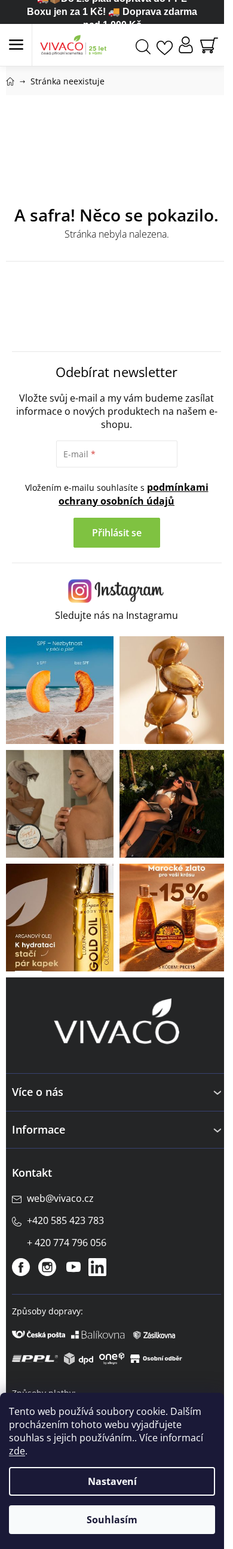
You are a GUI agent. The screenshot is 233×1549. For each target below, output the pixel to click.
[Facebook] (21, 1267)
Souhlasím (112, 1519)
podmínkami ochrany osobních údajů (134, 494)
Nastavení (112, 1481)
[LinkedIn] (97, 1267)
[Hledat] (143, 45)
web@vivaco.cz (60, 1198)
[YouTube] (73, 1267)
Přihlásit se (117, 532)
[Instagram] (47, 1267)
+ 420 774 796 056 (66, 1242)
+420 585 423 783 (65, 1220)
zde (17, 1450)
